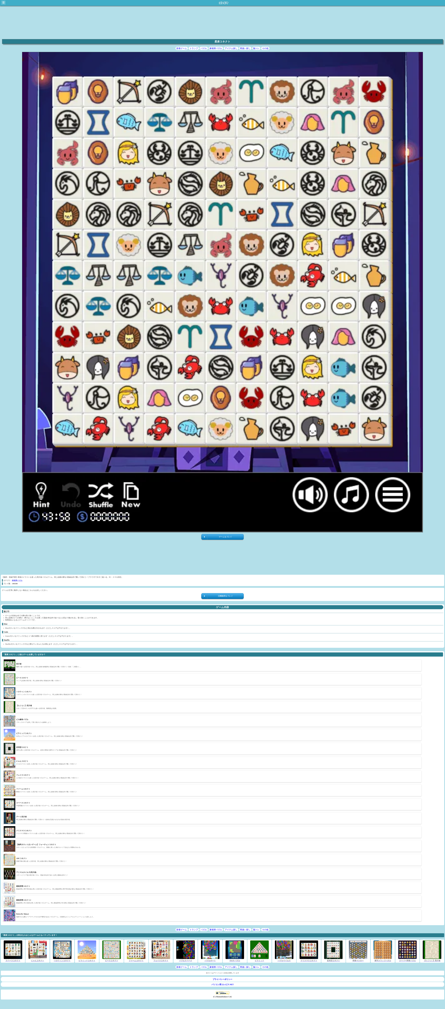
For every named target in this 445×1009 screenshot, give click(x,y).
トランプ (194, 48)
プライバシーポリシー (222, 979)
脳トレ (256, 48)
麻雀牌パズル (216, 48)
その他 (265, 48)
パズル (204, 48)
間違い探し (245, 48)
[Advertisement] (70, 22)
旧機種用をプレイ (225, 596)
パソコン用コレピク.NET (222, 984)
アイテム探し (231, 48)
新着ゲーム (181, 48)
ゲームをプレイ (225, 537)
